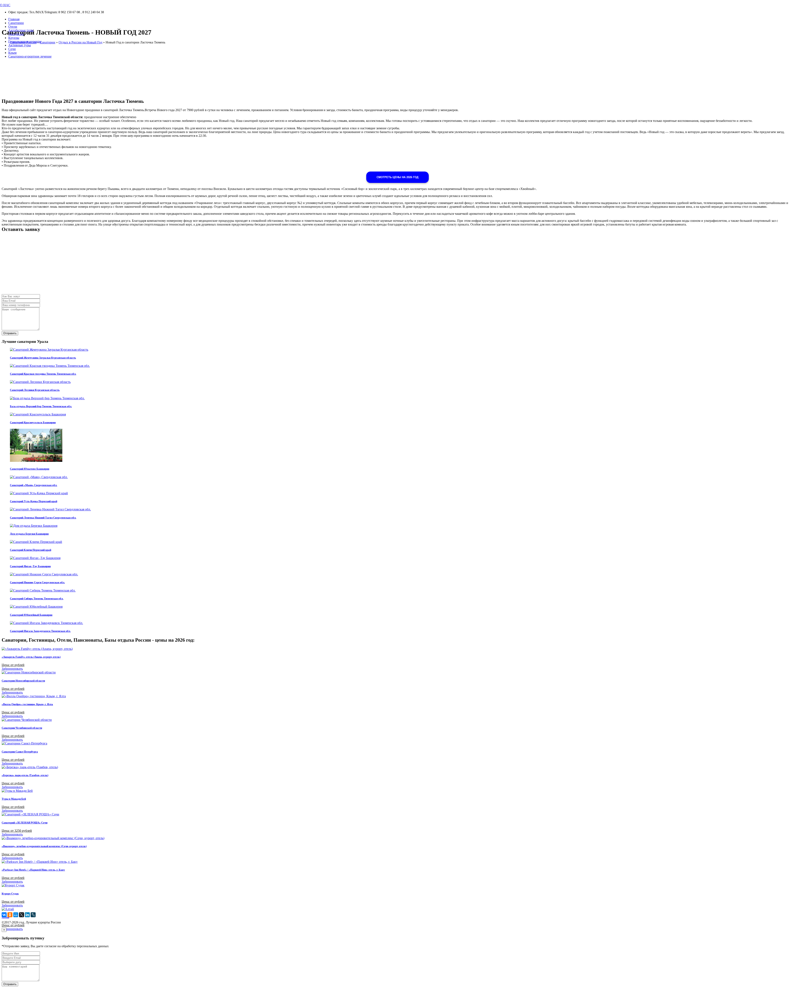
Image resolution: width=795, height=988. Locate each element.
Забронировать (12, 668)
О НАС (5, 5)
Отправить (10, 333)
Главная (13, 19)
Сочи (12, 49)
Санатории (16, 23)
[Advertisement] (126, 265)
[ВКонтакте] (4, 914)
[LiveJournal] (33, 914)
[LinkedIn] (27, 914)
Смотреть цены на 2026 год (397, 177)
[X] (21, 914)
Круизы (13, 38)
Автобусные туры (21, 30)
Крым (12, 52)
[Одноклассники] (9, 914)
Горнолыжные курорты (24, 41)
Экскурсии (16, 34)
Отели (12, 26)
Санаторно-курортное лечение (30, 56)
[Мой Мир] (15, 914)
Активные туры (19, 45)
